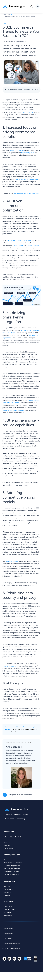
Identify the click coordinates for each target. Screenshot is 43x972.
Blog (9, 14)
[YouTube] (19, 959)
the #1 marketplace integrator (27, 179)
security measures (9, 666)
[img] (33, 89)
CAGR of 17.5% (27, 112)
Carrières (7, 846)
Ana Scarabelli (8, 41)
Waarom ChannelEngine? (12, 837)
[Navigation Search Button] (31, 6)
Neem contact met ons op (15, 819)
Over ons (7, 843)
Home (4, 14)
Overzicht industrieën (11, 860)
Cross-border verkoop (11, 871)
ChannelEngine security (12, 943)
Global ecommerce (16, 150)
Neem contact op (10, 909)
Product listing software (12, 866)
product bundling (18, 245)
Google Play (8, 915)
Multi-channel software (12, 868)
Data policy (8, 938)
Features (7, 886)
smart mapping (33, 245)
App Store (7, 912)
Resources (7, 840)
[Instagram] (14, 959)
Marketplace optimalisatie (13, 863)
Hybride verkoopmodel (12, 874)
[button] (6, 90)
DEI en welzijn (8, 849)
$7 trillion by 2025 (27, 153)
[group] (21, 90)
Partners (7, 895)
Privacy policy (8, 928)
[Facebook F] (4, 959)
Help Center (8, 906)
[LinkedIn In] (9, 959)
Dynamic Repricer (12, 561)
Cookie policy (8, 933)
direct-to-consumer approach (14, 410)
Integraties (7, 892)
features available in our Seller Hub (26, 193)
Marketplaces (8, 889)
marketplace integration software (18, 240)
